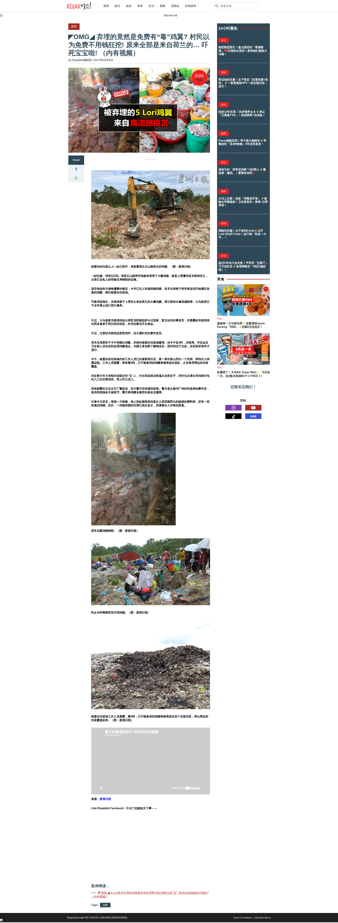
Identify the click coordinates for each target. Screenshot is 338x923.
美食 (140, 5)
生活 (151, 5)
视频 (162, 5)
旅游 (129, 5)
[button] (76, 169)
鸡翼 (105, 905)
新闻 (106, 5)
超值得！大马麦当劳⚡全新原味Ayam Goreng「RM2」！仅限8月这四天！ (241, 325)
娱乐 (117, 5)
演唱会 (175, 5)
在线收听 (190, 5)
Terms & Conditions (242, 917)
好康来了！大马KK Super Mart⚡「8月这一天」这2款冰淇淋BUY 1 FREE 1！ (243, 374)
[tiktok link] (233, 416)
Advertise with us (263, 917)
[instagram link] (233, 407)
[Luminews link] (253, 416)
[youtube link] (253, 407)
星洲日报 (105, 798)
